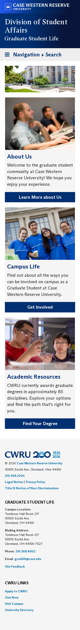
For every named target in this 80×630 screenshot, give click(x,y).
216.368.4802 (26, 551)
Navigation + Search (32, 56)
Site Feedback (15, 566)
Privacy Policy (35, 482)
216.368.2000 (15, 476)
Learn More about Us (40, 197)
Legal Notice (14, 482)
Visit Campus (14, 604)
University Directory (19, 610)
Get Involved (40, 307)
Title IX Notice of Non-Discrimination (32, 488)
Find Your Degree (40, 423)
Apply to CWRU (16, 591)
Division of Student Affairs (36, 26)
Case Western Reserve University (39, 463)
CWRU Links (17, 583)
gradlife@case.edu (28, 559)
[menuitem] (40, 591)
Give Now (11, 597)
